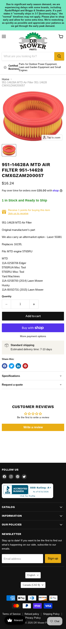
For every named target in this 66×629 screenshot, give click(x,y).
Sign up (53, 558)
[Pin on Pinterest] (25, 366)
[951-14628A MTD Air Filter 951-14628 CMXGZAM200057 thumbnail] (9, 150)
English (31, 575)
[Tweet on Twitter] (11, 366)
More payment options (33, 336)
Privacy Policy (33, 617)
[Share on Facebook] (4, 366)
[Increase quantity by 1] (34, 304)
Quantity (6, 296)
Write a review (33, 427)
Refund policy (32, 614)
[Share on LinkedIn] (18, 366)
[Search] (59, 56)
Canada (31, 585)
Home (5, 79)
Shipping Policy (51, 614)
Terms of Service (11, 614)
